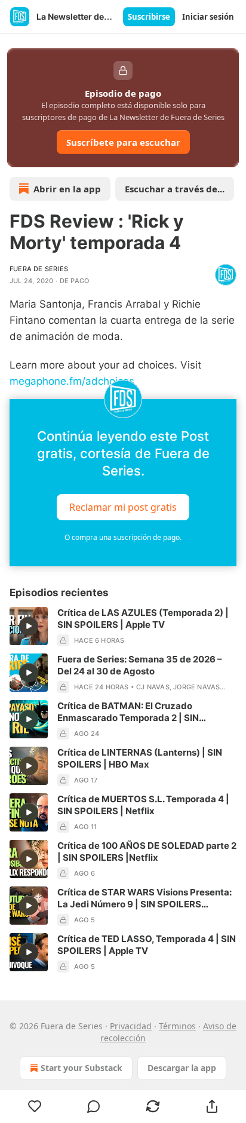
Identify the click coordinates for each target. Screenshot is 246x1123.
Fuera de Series (39, 269)
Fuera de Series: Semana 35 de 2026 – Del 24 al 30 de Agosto (139, 665)
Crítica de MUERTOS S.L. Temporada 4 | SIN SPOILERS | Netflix (143, 805)
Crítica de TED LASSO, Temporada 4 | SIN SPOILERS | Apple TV (146, 944)
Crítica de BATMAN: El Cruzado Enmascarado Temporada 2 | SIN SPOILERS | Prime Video (128, 712)
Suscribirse (149, 16)
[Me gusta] (35, 1106)
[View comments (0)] (94, 1106)
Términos (177, 1026)
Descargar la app (181, 1067)
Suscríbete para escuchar (123, 142)
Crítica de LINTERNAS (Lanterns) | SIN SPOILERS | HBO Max (139, 758)
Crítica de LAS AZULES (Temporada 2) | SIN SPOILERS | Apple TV (143, 618)
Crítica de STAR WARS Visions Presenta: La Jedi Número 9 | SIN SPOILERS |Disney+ (144, 898)
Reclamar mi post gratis (123, 507)
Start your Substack (81, 1067)
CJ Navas (153, 687)
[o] (28, 626)
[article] (123, 626)
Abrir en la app (67, 189)
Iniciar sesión (208, 16)
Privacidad (131, 1026)
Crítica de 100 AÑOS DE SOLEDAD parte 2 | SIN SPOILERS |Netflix (146, 851)
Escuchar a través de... (175, 189)
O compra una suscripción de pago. (123, 537)
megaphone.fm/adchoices (72, 381)
